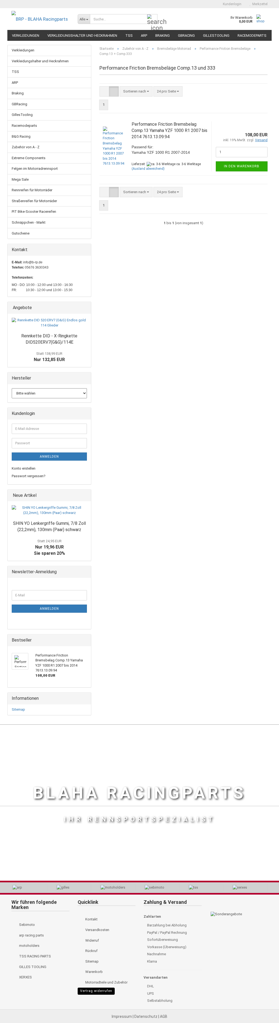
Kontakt (91, 919)
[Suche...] (152, 19)
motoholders (29, 946)
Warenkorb (93, 972)
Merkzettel (259, 4)
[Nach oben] (264, 1006)
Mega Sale (20, 179)
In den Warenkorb (241, 166)
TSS (129, 35)
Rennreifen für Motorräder (32, 190)
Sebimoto (26, 925)
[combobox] (136, 91)
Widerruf (91, 940)
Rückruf (91, 951)
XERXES (25, 977)
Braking (162, 35)
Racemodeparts (252, 35)
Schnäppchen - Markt (29, 222)
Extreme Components (29, 158)
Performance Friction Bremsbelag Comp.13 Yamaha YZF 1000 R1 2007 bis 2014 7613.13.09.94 (169, 130)
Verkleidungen (25, 35)
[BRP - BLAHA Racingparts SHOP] (40, 19)
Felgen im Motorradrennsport (35, 169)
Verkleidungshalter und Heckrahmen (82, 35)
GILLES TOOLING (32, 967)
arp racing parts (31, 935)
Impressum (122, 1016)
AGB (163, 1016)
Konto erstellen (23, 468)
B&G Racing (21, 136)
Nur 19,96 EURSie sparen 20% (49, 547)
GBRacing (186, 35)
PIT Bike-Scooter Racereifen (34, 211)
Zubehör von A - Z (26, 147)
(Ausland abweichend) (148, 169)
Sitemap (18, 709)
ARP (144, 35)
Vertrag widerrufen (96, 991)
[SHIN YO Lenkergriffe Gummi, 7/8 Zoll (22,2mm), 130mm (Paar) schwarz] (49, 510)
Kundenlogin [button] (231, 4)
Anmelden (49, 456)
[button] (209, 4)
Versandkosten (96, 930)
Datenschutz (146, 1016)
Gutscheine (20, 233)
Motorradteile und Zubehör (106, 982)
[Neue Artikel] (85, 495)
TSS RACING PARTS (34, 956)
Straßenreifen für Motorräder (34, 201)
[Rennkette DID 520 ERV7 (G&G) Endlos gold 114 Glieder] (49, 323)
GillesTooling (216, 35)
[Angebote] (85, 308)
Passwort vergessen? (29, 476)
